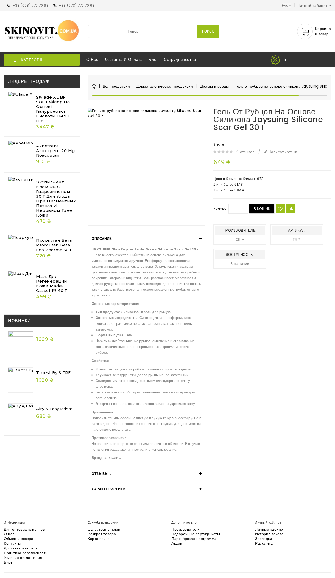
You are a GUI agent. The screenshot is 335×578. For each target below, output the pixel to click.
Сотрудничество (180, 59)
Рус (285, 5)
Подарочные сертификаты (195, 534)
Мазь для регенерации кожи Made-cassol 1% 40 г (51, 283)
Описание (102, 238)
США (240, 239)
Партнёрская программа (194, 538)
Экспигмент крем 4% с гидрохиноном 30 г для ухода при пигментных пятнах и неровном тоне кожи (56, 199)
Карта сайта (99, 538)
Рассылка (264, 543)
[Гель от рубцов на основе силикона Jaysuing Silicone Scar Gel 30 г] (146, 167)
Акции (176, 543)
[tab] (146, 238)
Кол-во (219, 208)
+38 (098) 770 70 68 (30, 5)
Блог (153, 59)
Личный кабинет (270, 529)
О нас (92, 59)
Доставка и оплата (124, 59)
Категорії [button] (32, 59)
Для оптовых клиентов (24, 529)
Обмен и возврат (19, 538)
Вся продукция (116, 86)
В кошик (262, 209)
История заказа (269, 534)
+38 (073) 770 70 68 (76, 5)
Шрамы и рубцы (214, 86)
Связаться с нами (104, 529)
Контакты (12, 543)
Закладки (263, 538)
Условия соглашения (23, 557)
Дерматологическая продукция (164, 86)
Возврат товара (102, 534)
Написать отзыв (282, 151)
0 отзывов (245, 151)
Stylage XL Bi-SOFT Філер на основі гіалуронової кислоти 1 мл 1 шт (53, 109)
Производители (185, 529)
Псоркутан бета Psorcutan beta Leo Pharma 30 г (54, 245)
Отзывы (102, 473)
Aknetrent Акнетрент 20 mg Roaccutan (55, 150)
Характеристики (108, 489)
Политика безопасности (26, 552)
